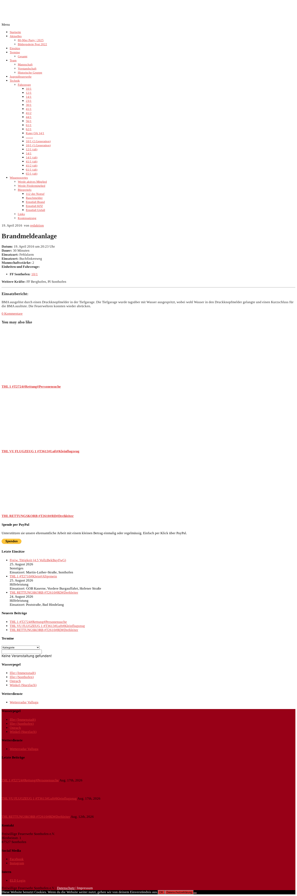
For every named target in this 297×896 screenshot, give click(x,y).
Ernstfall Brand (35, 202)
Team (13, 60)
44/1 (29, 117)
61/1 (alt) (31, 169)
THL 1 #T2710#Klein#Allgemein (33, 576)
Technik (15, 80)
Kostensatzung (27, 218)
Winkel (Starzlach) (23, 685)
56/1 (29, 121)
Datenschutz (66, 888)
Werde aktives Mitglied (32, 181)
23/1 (29, 100)
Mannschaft (25, 64)
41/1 (29, 109)
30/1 (29, 105)
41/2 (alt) (31, 165)
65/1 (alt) (31, 173)
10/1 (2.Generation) (38, 141)
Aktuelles (16, 36)
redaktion (37, 225)
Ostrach (15, 681)
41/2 (29, 113)
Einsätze (15, 48)
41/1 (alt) (31, 161)
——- (29, 137)
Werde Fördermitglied (31, 185)
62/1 (29, 129)
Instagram (17, 863)
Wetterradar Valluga (24, 702)
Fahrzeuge (24, 84)
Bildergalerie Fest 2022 (32, 44)
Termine (15, 52)
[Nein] (195, 893)
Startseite (15, 32)
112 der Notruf (35, 193)
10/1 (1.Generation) (38, 145)
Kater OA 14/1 (35, 133)
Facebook (17, 859)
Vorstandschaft (27, 68)
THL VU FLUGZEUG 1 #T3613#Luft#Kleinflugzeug (40, 451)
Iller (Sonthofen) (22, 677)
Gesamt (22, 56)
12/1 (29, 92)
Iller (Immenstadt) (23, 673)
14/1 (29, 96)
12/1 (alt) (31, 149)
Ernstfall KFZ (34, 206)
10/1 (29, 88)
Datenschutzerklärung (179, 892)
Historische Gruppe (30, 72)
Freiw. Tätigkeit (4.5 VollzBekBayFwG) (38, 560)
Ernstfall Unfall (35, 210)
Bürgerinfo (25, 189)
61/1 (29, 125)
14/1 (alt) (31, 157)
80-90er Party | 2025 (31, 40)
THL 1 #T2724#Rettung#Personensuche (31, 386)
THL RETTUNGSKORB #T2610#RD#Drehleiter (38, 516)
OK (161, 892)
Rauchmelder (34, 197)
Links (21, 214)
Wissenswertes (19, 177)
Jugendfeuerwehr (21, 76)
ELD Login (17, 880)
